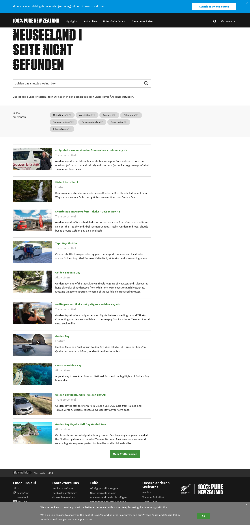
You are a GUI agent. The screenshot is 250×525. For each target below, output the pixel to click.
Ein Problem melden (63, 497)
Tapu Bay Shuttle (66, 243)
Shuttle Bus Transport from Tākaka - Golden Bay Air (87, 211)
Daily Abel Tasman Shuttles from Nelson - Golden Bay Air (91, 150)
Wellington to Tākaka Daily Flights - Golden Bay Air (87, 304)
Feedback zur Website (64, 493)
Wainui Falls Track (67, 182)
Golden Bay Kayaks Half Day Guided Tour (80, 424)
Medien (146, 492)
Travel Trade (149, 501)
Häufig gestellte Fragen (104, 488)
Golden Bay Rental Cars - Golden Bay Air (80, 395)
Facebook (23, 497)
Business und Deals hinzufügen (108, 497)
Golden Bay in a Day (67, 272)
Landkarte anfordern (63, 488)
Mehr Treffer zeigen (125, 454)
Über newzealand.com (103, 493)
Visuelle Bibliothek (153, 497)
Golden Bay (62, 336)
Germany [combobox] (227, 21)
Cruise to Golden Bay (68, 365)
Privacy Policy (150, 515)
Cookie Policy (172, 515)
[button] (72, 21)
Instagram (23, 493)
